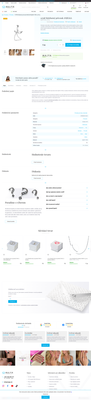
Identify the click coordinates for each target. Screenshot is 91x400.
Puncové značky (73, 386)
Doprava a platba (52, 384)
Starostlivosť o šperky (75, 379)
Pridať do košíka (74, 45)
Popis (4, 85)
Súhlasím (45, 397)
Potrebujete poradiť (42, 85)
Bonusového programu (64, 55)
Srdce (81, 134)
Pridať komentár (37, 178)
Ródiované (85, 124)
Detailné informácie (45, 33)
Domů (2, 3)
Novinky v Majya (31, 376)
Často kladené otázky (75, 384)
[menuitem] (4, 11)
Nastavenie (45, 394)
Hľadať (47, 7)
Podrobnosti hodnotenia (59, 21)
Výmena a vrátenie (53, 389)
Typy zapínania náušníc (75, 381)
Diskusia (25, 85)
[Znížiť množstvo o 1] (57, 44)
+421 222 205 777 (49, 78)
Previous (2, 248)
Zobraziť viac (45, 345)
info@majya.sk (60, 78)
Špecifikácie (10, 85)
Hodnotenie (18, 85)
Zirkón (85, 137)
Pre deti (85, 130)
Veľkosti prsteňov (74, 376)
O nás (29, 384)
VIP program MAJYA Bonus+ (34, 379)
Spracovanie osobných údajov (55, 379)
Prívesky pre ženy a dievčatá (81, 113)
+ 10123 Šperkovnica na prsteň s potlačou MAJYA (61, 65)
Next (88, 248)
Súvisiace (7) (32, 85)
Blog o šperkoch (31, 381)
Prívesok (85, 118)
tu (71, 392)
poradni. (84, 78)
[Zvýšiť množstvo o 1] (63, 44)
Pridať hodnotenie (38, 162)
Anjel (86, 134)
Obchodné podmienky (54, 381)
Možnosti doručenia (76, 40)
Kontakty (30, 386)
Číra (86, 127)
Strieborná (81, 127)
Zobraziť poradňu (10, 221)
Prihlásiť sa (12, 301)
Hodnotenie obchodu (23, 323)
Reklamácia (51, 386)
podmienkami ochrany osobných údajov (29, 305)
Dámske (80, 130)
